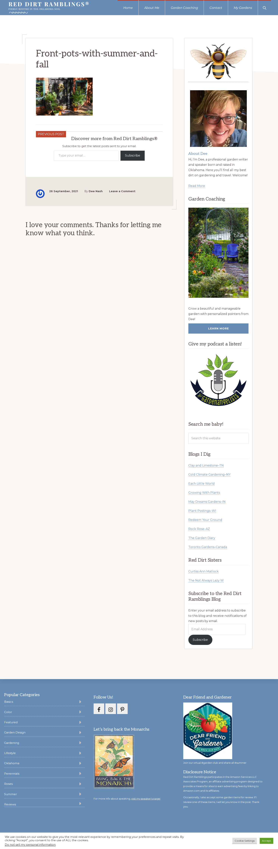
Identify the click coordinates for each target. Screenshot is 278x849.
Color (8, 712)
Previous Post (51, 134)
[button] (264, 7)
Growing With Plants (204, 492)
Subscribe (132, 155)
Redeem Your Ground (205, 520)
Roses (8, 784)
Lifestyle (10, 753)
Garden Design (15, 732)
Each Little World (201, 483)
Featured (11, 722)
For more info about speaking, (127, 798)
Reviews (10, 804)
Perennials (11, 773)
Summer (10, 794)
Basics (8, 701)
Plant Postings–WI (202, 511)
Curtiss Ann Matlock (203, 571)
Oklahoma (11, 763)
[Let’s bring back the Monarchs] (114, 788)
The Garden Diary (201, 538)
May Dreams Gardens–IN (207, 502)
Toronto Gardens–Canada (207, 547)
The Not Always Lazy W (206, 580)
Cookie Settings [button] (245, 840)
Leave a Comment (122, 191)
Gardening (11, 743)
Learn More (218, 328)
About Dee (197, 153)
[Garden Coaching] (218, 253)
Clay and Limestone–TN (206, 465)
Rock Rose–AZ (199, 529)
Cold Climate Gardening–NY (209, 474)
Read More (196, 186)
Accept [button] (266, 840)
